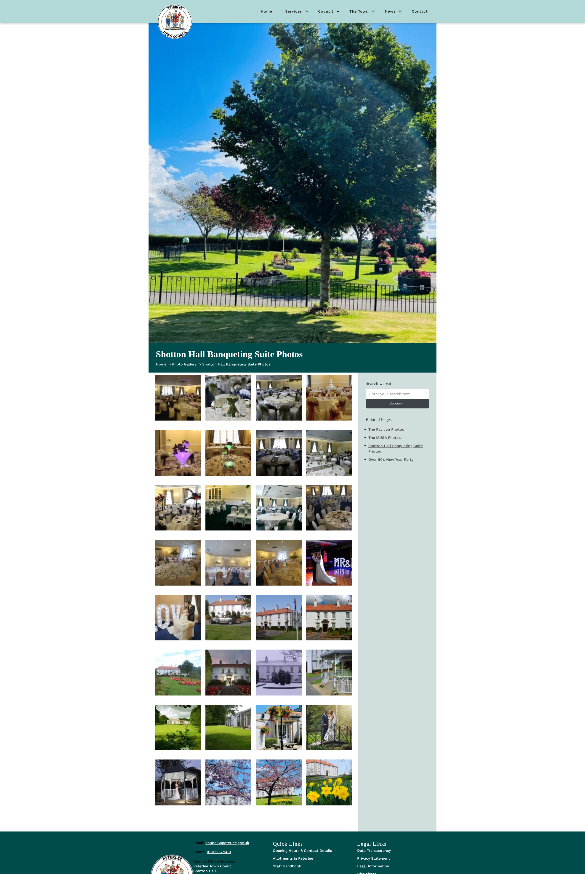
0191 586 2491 (219, 852)
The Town (359, 11)
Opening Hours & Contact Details (302, 850)
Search (396, 404)
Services (293, 11)
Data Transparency (374, 850)
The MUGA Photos (384, 437)
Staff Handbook (287, 866)
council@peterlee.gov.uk (227, 843)
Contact (420, 11)
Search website (380, 383)
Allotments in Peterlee (293, 858)
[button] (306, 11)
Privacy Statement (373, 858)
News (390, 11)
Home (266, 11)
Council (325, 11)
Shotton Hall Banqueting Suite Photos (395, 448)
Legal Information (373, 866)
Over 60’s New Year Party (390, 459)
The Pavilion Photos (386, 429)
